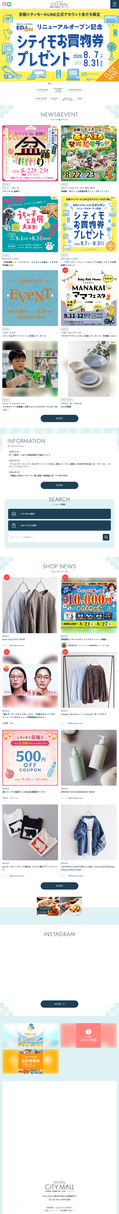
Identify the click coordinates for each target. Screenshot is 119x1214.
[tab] (49, 83)
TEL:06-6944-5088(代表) (59, 1199)
